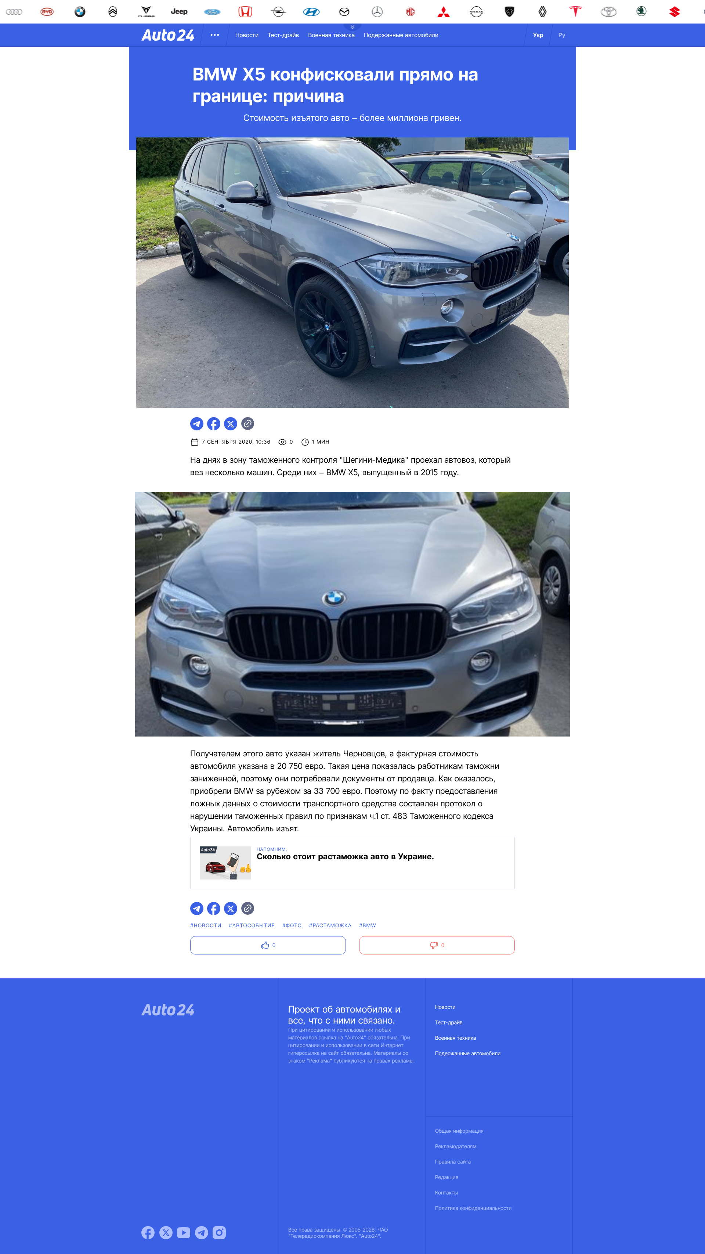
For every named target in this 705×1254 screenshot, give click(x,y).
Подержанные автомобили (401, 35)
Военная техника (331, 35)
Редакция (446, 1177)
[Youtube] (183, 1232)
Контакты (446, 1193)
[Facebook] (148, 1232)
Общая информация (459, 1131)
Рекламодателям (456, 1146)
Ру (561, 35)
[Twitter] (166, 1232)
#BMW (367, 925)
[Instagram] (219, 1232)
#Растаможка (330, 925)
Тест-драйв (283, 35)
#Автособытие (252, 925)
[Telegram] (201, 1232)
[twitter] (230, 423)
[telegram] (196, 423)
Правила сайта (453, 1162)
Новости (246, 35)
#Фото (292, 925)
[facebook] (213, 423)
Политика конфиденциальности (473, 1208)
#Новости (205, 925)
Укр (538, 35)
